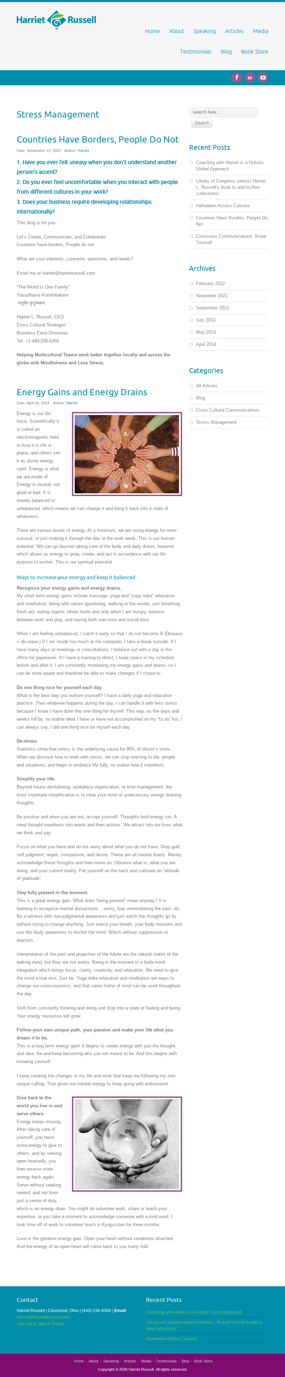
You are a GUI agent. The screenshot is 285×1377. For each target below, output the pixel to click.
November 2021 (212, 295)
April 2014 (206, 344)
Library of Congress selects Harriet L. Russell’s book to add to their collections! (231, 187)
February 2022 (210, 283)
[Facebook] (238, 76)
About (176, 31)
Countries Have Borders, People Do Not (98, 139)
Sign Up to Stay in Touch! (41, 1323)
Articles (234, 31)
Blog (226, 51)
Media (260, 31)
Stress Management (216, 422)
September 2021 (212, 307)
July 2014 (205, 320)
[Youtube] (263, 76)
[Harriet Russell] (56, 20)
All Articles (207, 385)
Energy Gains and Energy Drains (82, 392)
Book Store (254, 51)
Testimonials (195, 51)
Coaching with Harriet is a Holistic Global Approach (194, 1312)
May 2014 (206, 332)
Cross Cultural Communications (228, 410)
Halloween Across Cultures (223, 205)
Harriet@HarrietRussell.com (43, 1317)
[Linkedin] (251, 76)
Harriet (83, 150)
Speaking (205, 31)
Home (152, 31)
